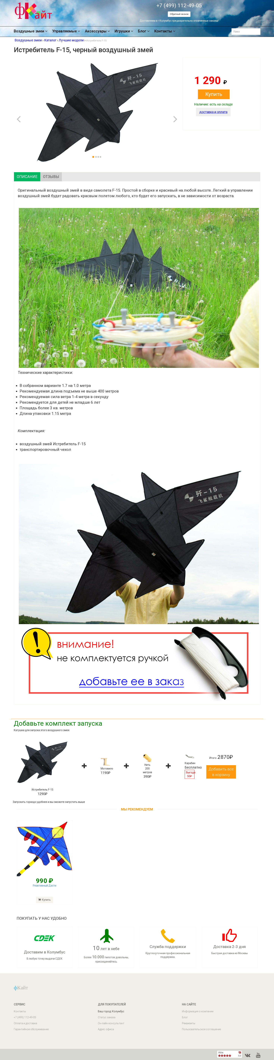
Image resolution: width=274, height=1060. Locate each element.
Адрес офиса (106, 1029)
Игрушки (122, 31)
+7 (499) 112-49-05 (179, 5)
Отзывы (51, 176)
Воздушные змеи (29, 31)
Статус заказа (106, 1017)
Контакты (163, 31)
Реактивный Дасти (44, 885)
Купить (46, 899)
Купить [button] (213, 94)
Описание (27, 176)
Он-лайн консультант (111, 1023)
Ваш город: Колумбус (111, 1011)
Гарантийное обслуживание (31, 1029)
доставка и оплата (213, 112)
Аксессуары (96, 31)
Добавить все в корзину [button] (221, 772)
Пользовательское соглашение (201, 1029)
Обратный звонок (179, 14)
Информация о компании (197, 1011)
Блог (142, 31)
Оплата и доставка (25, 1023)
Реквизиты (188, 1023)
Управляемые (64, 31)
